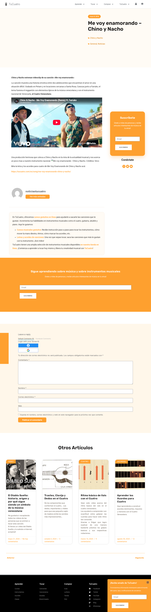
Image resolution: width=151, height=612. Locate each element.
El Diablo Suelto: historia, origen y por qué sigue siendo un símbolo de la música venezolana (19, 503)
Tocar (93, 4)
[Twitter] (127, 166)
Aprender (78, 4)
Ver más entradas (37, 197)
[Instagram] (123, 166)
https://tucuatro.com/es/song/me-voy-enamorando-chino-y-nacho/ (41, 171)
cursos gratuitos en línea (45, 217)
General (93, 44)
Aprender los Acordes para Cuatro (125, 498)
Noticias (101, 44)
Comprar (107, 4)
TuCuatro (14, 4)
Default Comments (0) (26, 339)
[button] (148, 582)
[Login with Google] (28, 350)
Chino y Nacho (96, 38)
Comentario (23, 360)
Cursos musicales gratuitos (29, 230)
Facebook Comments (43, 339)
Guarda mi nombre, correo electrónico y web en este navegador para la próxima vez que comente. (61, 415)
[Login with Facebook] (28, 345)
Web (20, 406)
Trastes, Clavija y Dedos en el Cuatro (56, 497)
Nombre (22, 388)
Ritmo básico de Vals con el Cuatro (93, 497)
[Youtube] (131, 166)
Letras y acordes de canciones (30, 237)
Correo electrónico (26, 397)
